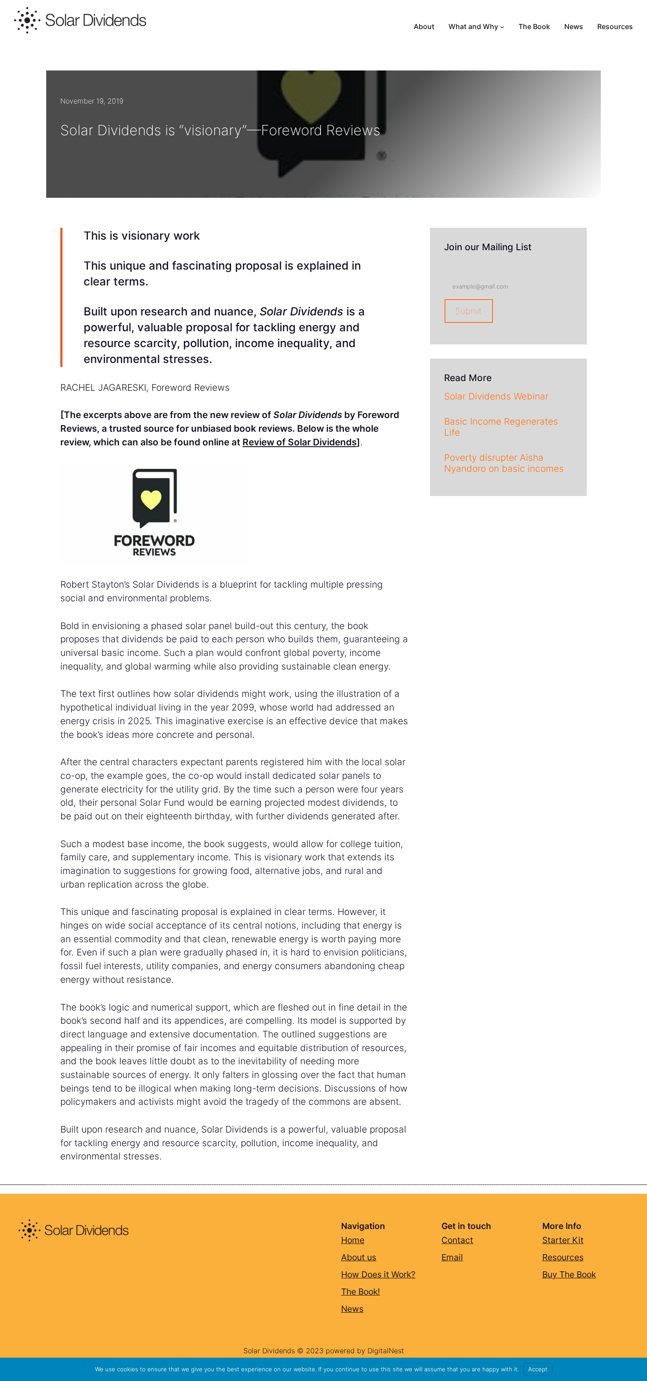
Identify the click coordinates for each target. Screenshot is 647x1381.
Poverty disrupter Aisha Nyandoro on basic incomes (504, 463)
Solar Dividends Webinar (496, 396)
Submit (468, 311)
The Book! (360, 1291)
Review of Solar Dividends (300, 442)
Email (452, 1257)
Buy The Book (569, 1274)
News (352, 1308)
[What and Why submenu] (502, 27)
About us (358, 1257)
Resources (563, 1257)
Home (352, 1240)
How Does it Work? (378, 1274)
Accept (538, 1369)
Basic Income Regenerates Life (501, 427)
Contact (457, 1240)
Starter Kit (563, 1240)
